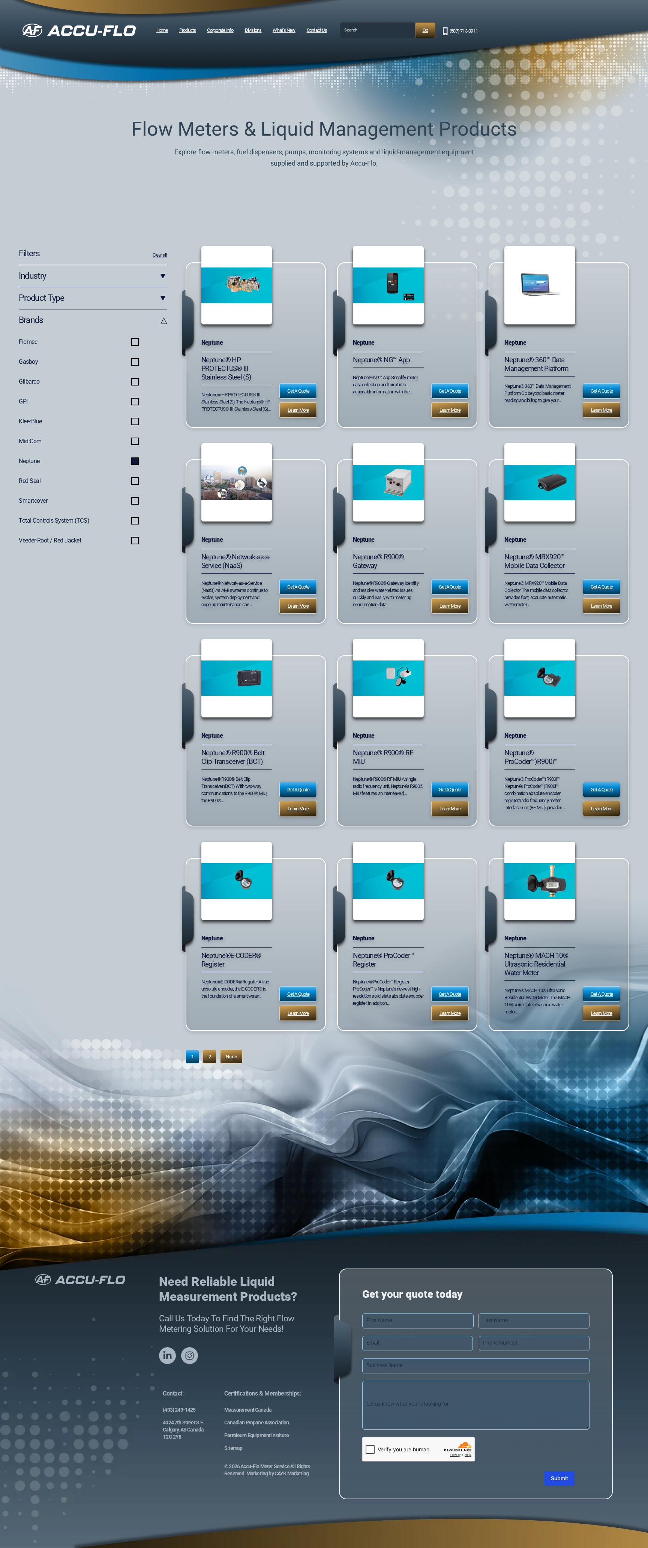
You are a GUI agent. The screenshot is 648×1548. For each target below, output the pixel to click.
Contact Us (317, 30)
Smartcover (33, 500)
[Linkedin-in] (167, 1355)
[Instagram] (189, 1355)
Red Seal (29, 480)
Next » (231, 1056)
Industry (93, 276)
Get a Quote (298, 391)
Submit (559, 1478)
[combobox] (377, 30)
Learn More (298, 410)
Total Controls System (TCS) (54, 520)
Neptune (29, 461)
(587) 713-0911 (464, 31)
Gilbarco (29, 381)
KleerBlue (30, 421)
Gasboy (28, 361)
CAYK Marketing (291, 1473)
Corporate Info (220, 30)
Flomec (28, 341)
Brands (93, 320)
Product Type (93, 298)
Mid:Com (30, 441)
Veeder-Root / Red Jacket (50, 540)
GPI (23, 401)
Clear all (160, 255)
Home (162, 30)
